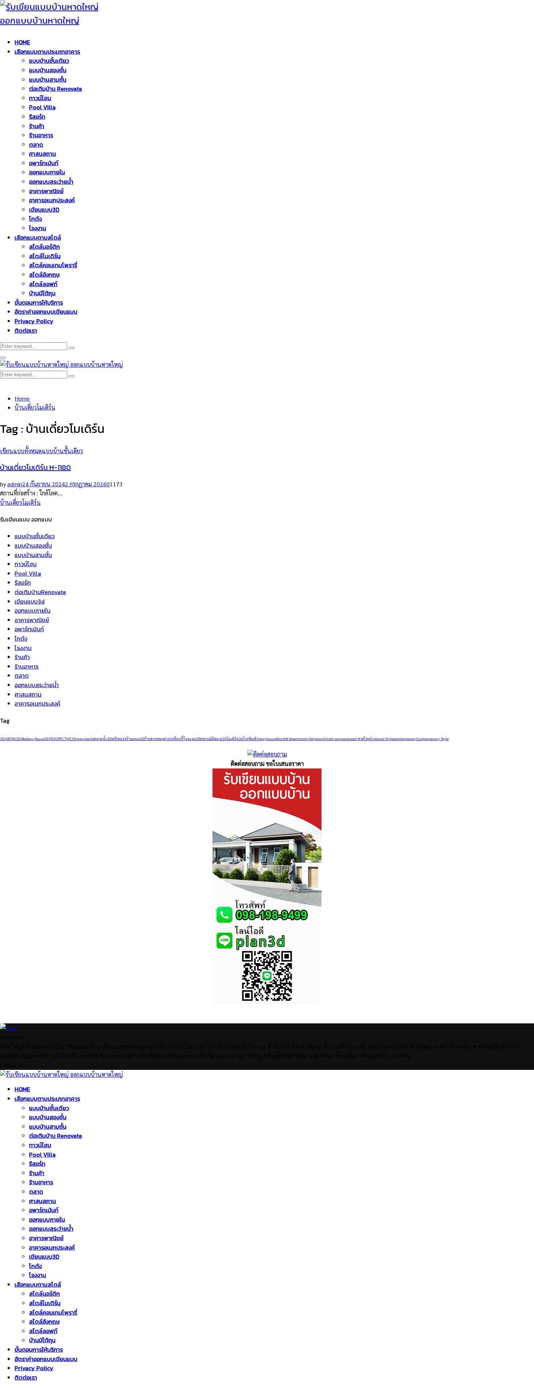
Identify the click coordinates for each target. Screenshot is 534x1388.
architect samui (331, 738)
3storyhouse (266, 738)
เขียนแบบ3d (30, 601)
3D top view (81, 738)
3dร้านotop (131, 738)
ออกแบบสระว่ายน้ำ (51, 181)
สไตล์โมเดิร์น (45, 256)
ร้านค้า (36, 126)
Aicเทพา (283, 738)
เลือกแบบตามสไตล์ (38, 237)
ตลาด (36, 144)
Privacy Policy (34, 321)
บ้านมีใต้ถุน (42, 293)
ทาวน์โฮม (40, 98)
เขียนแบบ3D (44, 209)
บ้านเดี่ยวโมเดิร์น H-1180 (35, 467)
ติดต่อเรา (26, 330)
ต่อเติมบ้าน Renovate (55, 88)
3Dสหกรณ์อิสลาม (208, 738)
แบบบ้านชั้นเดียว (49, 60)
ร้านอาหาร (41, 135)
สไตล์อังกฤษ (44, 274)
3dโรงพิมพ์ (247, 738)
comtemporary (405, 738)
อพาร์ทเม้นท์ (43, 163)
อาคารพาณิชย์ (46, 191)
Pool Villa (42, 107)
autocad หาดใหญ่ (357, 738)
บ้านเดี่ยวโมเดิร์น (20, 502)
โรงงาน (37, 228)
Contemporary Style (433, 738)
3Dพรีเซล (114, 738)
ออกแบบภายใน (47, 172)
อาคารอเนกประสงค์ (52, 200)
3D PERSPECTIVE (58, 738)
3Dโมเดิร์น (230, 738)
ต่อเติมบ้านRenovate (40, 592)
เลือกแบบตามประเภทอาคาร (47, 51)
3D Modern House (30, 738)
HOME (22, 42)
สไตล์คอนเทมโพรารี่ (53, 265)
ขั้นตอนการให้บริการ (39, 302)
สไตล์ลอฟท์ (43, 284)
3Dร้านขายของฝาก (155, 738)
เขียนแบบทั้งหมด (21, 451)
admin (14, 484)
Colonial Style (382, 738)
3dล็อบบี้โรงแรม (182, 738)
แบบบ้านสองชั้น (47, 70)
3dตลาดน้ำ (98, 738)
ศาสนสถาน (42, 153)
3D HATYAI (8, 738)
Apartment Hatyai (304, 738)
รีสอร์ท (37, 116)
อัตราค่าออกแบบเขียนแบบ (46, 311)
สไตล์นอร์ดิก (44, 246)
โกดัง (35, 218)
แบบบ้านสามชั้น (47, 79)
